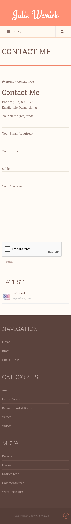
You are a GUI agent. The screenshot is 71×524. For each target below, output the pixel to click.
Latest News (11, 399)
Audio (6, 390)
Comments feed (13, 483)
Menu (17, 31)
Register (8, 456)
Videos (6, 426)
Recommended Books (17, 408)
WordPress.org (12, 491)
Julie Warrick (35, 14)
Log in (6, 465)
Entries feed (10, 474)
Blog (5, 351)
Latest (13, 282)
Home (9, 81)
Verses (6, 417)
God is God (19, 293)
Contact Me (10, 359)
